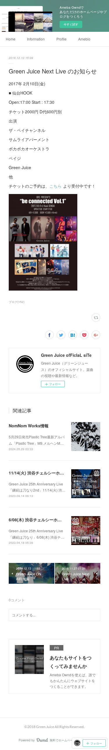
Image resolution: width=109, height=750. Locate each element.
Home (10, 38)
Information (36, 38)
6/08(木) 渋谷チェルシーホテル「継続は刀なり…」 (55, 519)
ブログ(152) (16, 302)
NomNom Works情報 (29, 425)
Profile (61, 38)
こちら (55, 186)
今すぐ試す (71, 24)
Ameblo (84, 38)
